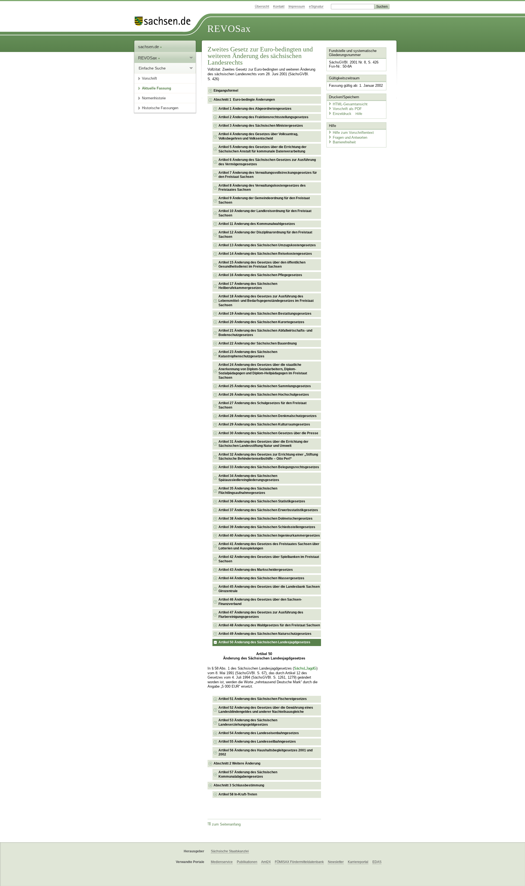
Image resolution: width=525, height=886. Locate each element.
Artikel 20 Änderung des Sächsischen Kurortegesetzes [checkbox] (261, 322)
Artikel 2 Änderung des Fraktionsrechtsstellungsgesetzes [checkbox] (263, 117)
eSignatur (316, 6)
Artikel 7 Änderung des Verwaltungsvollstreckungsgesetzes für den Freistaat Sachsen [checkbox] (267, 175)
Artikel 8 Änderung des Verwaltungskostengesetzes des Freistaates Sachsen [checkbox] (262, 188)
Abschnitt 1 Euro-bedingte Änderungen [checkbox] (244, 100)
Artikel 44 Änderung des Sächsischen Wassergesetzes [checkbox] (261, 578)
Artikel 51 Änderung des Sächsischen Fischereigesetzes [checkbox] (262, 699)
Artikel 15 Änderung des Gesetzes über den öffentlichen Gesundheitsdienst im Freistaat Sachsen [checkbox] (261, 264)
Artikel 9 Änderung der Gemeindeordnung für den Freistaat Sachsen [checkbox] (264, 200)
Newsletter (336, 862)
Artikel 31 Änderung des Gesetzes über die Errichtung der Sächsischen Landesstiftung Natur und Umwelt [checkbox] (263, 444)
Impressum (296, 6)
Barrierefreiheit (344, 142)
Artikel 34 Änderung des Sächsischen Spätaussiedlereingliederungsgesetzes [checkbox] (248, 478)
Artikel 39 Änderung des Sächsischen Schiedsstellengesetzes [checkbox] (266, 527)
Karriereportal (358, 862)
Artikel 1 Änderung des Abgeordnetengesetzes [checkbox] (254, 109)
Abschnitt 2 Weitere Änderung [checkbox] (237, 763)
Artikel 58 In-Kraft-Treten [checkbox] (237, 794)
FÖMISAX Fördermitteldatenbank (299, 862)
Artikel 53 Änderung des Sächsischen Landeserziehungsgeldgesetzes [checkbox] (247, 722)
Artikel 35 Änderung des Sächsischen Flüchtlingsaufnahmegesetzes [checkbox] (247, 491)
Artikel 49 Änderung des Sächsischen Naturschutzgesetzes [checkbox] (264, 634)
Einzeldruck (342, 114)
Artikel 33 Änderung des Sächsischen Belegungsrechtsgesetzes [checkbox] (268, 467)
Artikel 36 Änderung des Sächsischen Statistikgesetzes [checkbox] (261, 501)
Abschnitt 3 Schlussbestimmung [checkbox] (239, 785)
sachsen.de (149, 46)
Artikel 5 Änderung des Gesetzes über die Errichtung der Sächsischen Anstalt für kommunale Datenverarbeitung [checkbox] (262, 149)
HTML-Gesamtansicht (350, 104)
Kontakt (278, 6)
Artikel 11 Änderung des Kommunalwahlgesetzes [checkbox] (256, 224)
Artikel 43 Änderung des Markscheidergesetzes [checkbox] (255, 570)
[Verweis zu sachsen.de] (164, 21)
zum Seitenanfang (226, 824)
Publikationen (247, 862)
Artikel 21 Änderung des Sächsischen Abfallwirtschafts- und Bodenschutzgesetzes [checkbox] (265, 333)
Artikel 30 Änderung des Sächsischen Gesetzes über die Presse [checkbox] (268, 433)
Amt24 (266, 862)
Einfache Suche (152, 68)
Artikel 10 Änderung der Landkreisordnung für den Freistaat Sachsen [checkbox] (264, 213)
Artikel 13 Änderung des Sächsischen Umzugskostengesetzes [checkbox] (267, 245)
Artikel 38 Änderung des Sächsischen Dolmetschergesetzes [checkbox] (265, 518)
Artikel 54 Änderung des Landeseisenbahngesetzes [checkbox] (258, 733)
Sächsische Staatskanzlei (230, 851)
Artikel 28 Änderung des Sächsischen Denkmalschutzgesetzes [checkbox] (267, 416)
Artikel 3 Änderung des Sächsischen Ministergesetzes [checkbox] (260, 126)
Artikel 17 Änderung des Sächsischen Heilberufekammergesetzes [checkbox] (247, 286)
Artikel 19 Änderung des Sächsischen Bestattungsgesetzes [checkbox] (264, 313)
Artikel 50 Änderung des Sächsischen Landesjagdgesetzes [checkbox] (264, 642)
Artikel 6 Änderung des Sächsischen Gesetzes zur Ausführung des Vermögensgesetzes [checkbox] (267, 162)
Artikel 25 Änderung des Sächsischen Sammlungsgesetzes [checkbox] (264, 386)
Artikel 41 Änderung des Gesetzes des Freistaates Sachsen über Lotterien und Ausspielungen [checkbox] (268, 546)
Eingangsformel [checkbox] (226, 90)
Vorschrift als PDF (347, 109)
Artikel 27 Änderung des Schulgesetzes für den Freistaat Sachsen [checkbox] (262, 405)
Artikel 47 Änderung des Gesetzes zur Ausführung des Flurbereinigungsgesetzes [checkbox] (260, 614)
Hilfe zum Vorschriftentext (353, 133)
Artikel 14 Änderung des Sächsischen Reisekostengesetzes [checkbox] (265, 254)
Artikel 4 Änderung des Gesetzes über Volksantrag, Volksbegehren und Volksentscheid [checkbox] (258, 136)
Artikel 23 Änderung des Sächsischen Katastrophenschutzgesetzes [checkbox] (247, 354)
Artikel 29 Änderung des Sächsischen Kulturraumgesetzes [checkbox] (264, 424)
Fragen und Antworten (350, 137)
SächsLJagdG (305, 668)
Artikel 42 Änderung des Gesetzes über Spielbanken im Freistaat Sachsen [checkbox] (268, 559)
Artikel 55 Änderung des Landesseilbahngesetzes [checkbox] (257, 741)
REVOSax (229, 28)
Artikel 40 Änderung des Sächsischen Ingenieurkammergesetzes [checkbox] (269, 535)
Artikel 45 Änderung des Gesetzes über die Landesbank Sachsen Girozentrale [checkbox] (269, 589)
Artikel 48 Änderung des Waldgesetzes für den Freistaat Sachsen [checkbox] (269, 625)
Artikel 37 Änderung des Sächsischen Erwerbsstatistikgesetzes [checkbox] (268, 510)
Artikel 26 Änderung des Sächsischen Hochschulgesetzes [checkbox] (263, 394)
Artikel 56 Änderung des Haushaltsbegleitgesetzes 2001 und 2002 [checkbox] (265, 752)
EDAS (376, 862)
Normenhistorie (154, 98)
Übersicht (262, 6)
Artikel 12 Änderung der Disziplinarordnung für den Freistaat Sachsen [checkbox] (265, 234)
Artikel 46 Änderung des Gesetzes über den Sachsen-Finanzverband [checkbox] (260, 602)
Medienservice (222, 862)
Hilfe (358, 113)
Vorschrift (149, 78)
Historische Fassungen (160, 108)
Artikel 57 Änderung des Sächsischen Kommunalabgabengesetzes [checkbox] (247, 774)
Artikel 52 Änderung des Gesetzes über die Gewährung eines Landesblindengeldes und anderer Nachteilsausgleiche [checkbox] (265, 710)
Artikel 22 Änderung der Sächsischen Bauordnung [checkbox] (257, 343)
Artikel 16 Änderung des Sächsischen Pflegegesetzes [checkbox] (260, 275)
